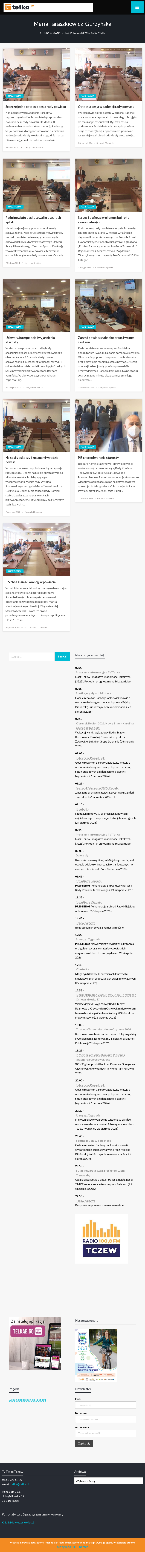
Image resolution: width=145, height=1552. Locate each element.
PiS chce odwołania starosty (98, 458)
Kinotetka (82, 809)
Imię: (78, 1398)
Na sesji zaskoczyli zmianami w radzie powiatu (31, 460)
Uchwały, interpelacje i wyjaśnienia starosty (30, 340)
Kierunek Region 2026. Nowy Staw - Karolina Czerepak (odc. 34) (105, 726)
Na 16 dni (40, 1399)
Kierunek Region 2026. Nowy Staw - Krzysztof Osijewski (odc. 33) (106, 997)
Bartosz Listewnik (105, 498)
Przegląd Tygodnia (88, 939)
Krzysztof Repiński (35, 147)
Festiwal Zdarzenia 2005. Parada (97, 788)
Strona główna (50, 33)
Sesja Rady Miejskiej (89, 902)
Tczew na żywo (85, 922)
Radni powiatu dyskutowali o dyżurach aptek (33, 220)
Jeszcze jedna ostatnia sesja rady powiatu (35, 107)
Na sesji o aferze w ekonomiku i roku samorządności (103, 220)
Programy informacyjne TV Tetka (98, 672)
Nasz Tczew (14, 96)
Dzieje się (82, 855)
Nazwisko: (81, 1413)
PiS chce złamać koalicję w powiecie (30, 582)
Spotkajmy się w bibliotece (93, 693)
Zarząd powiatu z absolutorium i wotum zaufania (106, 340)
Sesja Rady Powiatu (89, 880)
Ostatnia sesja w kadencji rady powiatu (106, 107)
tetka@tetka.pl (20, 1484)
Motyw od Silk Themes (72, 1547)
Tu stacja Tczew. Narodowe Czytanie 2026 (103, 1029)
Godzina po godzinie (21, 1399)
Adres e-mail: (83, 1427)
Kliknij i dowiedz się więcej (18, 1522)
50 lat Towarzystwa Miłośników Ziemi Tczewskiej (100, 1173)
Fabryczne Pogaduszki (90, 758)
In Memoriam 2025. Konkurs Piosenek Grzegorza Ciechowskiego (100, 1057)
